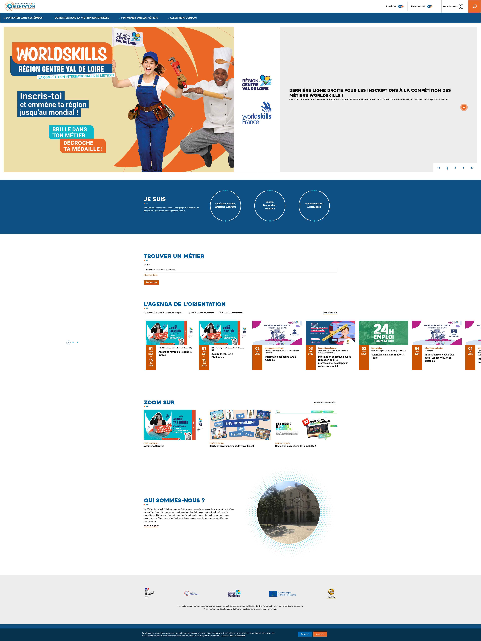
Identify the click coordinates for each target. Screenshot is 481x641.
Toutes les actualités (324, 403)
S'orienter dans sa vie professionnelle (82, 17)
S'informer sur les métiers (139, 17)
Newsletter (391, 6)
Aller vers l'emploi (183, 17)
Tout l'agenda (330, 313)
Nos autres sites (450, 6)
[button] (437, 167)
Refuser (304, 634)
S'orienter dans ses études (24, 17)
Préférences (240, 636)
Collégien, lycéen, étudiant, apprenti (225, 205)
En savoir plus (151, 526)
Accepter (320, 634)
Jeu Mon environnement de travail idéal (232, 445)
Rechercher (151, 283)
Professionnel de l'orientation (314, 205)
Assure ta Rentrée (154, 445)
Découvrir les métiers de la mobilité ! (295, 445)
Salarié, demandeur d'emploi (269, 205)
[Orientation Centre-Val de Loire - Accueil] (20, 6)
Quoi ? (147, 264)
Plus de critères (150, 275)
